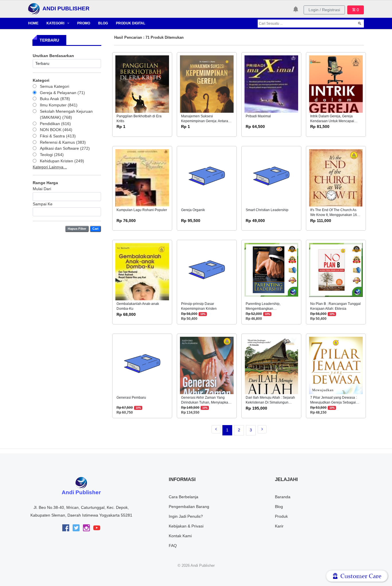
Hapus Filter (77, 228)
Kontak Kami (180, 536)
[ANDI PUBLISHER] (34, 8)
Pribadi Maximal (258, 116)
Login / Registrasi (324, 9)
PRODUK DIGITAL (130, 23)
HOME (33, 23)
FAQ (173, 545)
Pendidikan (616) (55, 123)
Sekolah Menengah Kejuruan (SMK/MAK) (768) (66, 114)
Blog (279, 506)
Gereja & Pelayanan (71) (62, 92)
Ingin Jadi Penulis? (186, 516)
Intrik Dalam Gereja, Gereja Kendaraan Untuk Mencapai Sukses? (332, 121)
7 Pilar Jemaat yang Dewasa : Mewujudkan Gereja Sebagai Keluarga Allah (333, 402)
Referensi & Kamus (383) (63, 142)
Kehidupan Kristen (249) (62, 161)
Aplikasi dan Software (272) (65, 148)
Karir (279, 526)
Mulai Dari (42, 188)
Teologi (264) (52, 154)
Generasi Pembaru (131, 397)
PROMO (83, 23)
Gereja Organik (193, 210)
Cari (95, 228)
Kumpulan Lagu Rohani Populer (142, 210)
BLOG (103, 23)
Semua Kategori (54, 86)
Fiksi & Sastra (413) (58, 136)
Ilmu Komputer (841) (58, 105)
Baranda (282, 497)
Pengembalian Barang (189, 506)
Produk (281, 516)
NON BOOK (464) (56, 129)
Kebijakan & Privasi (186, 526)
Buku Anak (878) (55, 98)
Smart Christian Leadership (267, 210)
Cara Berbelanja (183, 497)
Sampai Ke (43, 204)
